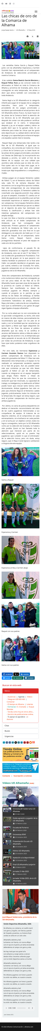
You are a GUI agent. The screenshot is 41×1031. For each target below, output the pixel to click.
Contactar (11, 702)
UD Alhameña (20, 30)
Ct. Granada (21, 707)
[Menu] (36, 11)
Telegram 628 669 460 (16, 699)
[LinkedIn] (37, 36)
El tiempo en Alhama (16, 704)
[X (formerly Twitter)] (32, 36)
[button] (20, 690)
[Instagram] (13, 4)
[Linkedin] (10, 4)
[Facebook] (2, 4)
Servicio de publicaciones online (20, 714)
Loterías (30, 704)
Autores (10, 719)
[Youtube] (6, 4)
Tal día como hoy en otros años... (21, 712)
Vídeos (29, 697)
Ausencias (12, 697)
